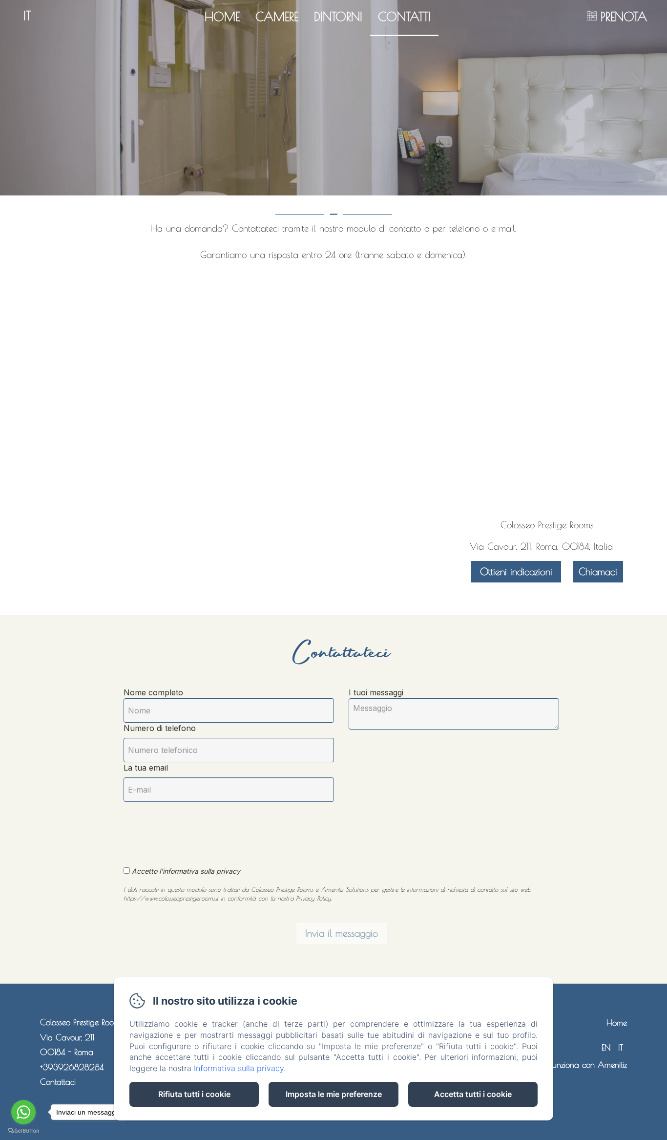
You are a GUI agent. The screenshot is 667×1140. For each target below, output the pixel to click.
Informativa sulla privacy (239, 1068)
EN (606, 1048)
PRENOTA (624, 16)
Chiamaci (598, 571)
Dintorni (338, 16)
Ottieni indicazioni (516, 571)
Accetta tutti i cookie (473, 1094)
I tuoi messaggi (376, 692)
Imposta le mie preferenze (334, 1094)
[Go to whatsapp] (23, 1112)
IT (620, 1048)
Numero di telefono (160, 728)
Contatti (404, 16)
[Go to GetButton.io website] (23, 1130)
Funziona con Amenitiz (588, 1065)
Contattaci (58, 1082)
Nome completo (153, 692)
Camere (276, 16)
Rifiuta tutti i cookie (194, 1094)
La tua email (146, 768)
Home (222, 16)
